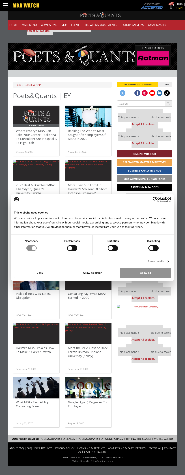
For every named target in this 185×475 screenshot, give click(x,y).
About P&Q (16, 448)
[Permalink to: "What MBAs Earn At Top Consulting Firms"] (36, 389)
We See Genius (163, 439)
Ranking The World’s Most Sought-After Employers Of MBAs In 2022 (87, 135)
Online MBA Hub (144, 154)
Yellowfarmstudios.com (102, 461)
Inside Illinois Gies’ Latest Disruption (33, 296)
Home (13, 25)
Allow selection (92, 272)
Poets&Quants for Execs (57, 439)
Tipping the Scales (138, 439)
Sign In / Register (95, 451)
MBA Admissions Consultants (144, 179)
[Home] (76, 55)
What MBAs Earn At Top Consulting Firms (32, 404)
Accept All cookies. (38, 31)
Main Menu (29, 25)
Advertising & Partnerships (127, 448)
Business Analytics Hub (144, 170)
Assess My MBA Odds (145, 187)
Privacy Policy (64, 448)
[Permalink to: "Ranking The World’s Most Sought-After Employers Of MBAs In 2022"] (88, 118)
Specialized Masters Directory (144, 162)
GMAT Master (157, 25)
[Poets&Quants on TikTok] (167, 93)
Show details (156, 261)
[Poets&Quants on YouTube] (152, 93)
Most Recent (70, 25)
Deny (39, 272)
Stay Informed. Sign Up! (138, 84)
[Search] (168, 103)
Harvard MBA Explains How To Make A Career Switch (35, 350)
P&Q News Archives (39, 448)
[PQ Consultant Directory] (144, 313)
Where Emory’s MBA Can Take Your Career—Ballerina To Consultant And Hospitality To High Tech (36, 137)
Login (165, 84)
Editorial (155, 448)
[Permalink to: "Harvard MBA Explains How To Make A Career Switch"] (36, 335)
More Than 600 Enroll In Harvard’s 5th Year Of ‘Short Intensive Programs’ (87, 189)
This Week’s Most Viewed (100, 25)
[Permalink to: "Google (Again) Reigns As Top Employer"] (88, 389)
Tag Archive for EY (32, 84)
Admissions (49, 25)
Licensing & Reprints (91, 448)
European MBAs (133, 25)
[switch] (72, 248)
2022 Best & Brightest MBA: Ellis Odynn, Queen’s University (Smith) (35, 189)
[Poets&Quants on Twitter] (122, 93)
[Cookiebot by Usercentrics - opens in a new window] (155, 199)
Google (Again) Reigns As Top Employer (88, 404)
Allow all (145, 272)
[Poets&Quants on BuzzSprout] (130, 93)
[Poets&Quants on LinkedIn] (159, 93)
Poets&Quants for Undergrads (100, 439)
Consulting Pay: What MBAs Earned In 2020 (87, 296)
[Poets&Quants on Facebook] (137, 93)
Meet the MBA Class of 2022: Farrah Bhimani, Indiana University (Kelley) (88, 352)
